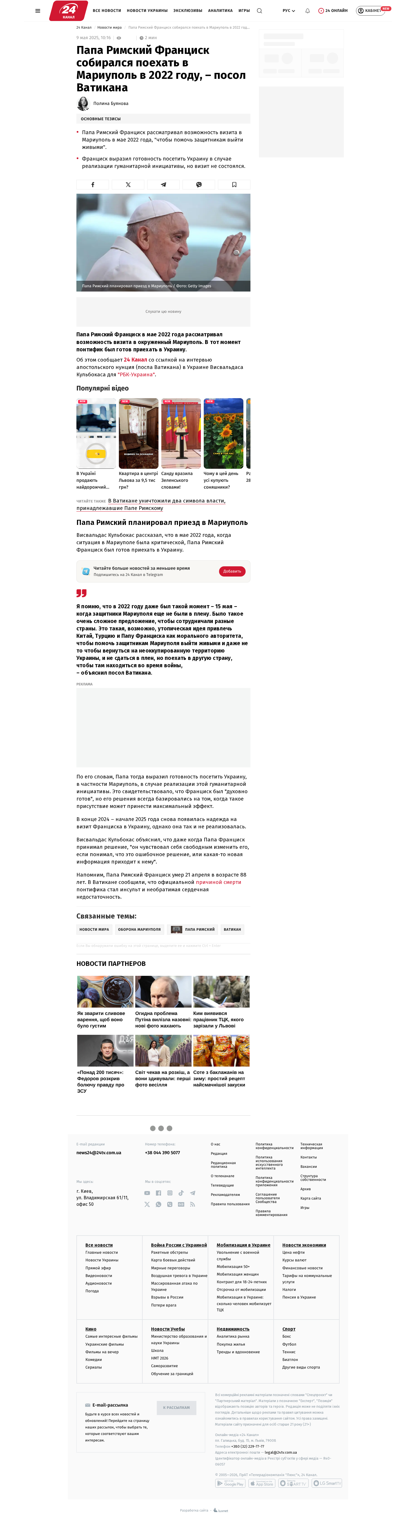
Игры (244, 10)
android (230, 1483)
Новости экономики (304, 1245)
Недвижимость (233, 1329)
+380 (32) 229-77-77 (247, 1446)
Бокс (286, 1336)
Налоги (289, 1289)
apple (261, 1483)
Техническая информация (312, 1146)
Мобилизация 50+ (233, 1266)
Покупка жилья (231, 1344)
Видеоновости (98, 1275)
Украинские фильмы (104, 1344)
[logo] (68, 10)
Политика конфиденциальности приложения (274, 1181)
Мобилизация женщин (238, 1274)
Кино (91, 1329)
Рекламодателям (225, 1195)
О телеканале (222, 1176)
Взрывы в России (167, 1297)
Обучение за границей (172, 1373)
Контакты (309, 1157)
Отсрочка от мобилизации (241, 1289)
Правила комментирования (272, 1213)
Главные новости (101, 1252)
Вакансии (309, 1167)
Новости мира (110, 27)
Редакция (219, 1154)
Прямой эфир (98, 1268)
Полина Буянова (110, 104)
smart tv (293, 1483)
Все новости (107, 10)
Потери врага (163, 1305)
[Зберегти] (234, 184)
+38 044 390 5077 (162, 1153)
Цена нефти (293, 1252)
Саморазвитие (164, 1365)
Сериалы (93, 1367)
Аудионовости (98, 1283)
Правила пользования (230, 1204)
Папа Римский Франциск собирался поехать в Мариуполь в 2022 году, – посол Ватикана (188, 27)
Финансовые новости (302, 1268)
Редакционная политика (223, 1165)
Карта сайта (311, 1198)
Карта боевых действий (173, 1260)
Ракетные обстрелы (169, 1252)
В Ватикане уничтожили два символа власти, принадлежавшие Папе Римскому (151, 504)
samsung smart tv (327, 1483)
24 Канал (84, 27)
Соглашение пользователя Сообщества (268, 1198)
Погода (92, 1291)
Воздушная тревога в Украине (179, 1275)
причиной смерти (218, 882)
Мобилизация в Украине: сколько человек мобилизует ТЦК (244, 1303)
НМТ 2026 (159, 1358)
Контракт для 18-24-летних (242, 1282)
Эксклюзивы (188, 10)
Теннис (289, 1352)
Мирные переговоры (170, 1268)
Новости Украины (147, 10)
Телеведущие (222, 1185)
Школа (157, 1350)
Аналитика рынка (233, 1336)
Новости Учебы (168, 1329)
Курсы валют (294, 1260)
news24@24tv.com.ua (98, 1153)
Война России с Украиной (179, 1245)
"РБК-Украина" (136, 374)
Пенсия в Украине (299, 1297)
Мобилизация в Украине (244, 1245)
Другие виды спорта (301, 1367)
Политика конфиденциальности (274, 1146)
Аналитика (220, 10)
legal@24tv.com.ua (281, 1452)
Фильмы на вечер (102, 1352)
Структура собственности (313, 1178)
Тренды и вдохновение (238, 1352)
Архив (306, 1189)
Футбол (289, 1344)
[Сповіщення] (308, 11)
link (147, 1193)
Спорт (288, 1329)
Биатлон (290, 1359)
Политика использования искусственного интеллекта (269, 1163)
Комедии (93, 1359)
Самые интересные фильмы (111, 1336)
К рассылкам (176, 1408)
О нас (215, 1144)
